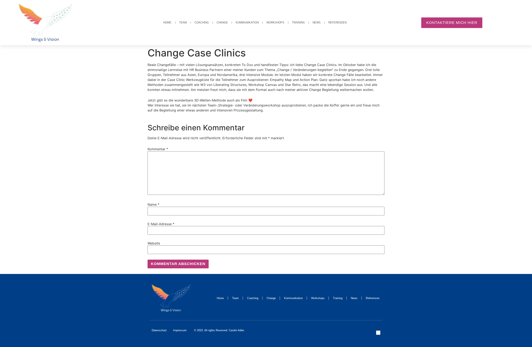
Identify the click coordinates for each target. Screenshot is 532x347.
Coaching (202, 22)
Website (154, 243)
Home (167, 22)
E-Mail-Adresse (161, 224)
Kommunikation (247, 22)
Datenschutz (159, 330)
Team (183, 22)
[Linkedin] (378, 333)
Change (222, 22)
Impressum (180, 330)
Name (153, 204)
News (317, 22)
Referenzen (337, 22)
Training (298, 22)
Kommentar (158, 149)
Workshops (275, 22)
